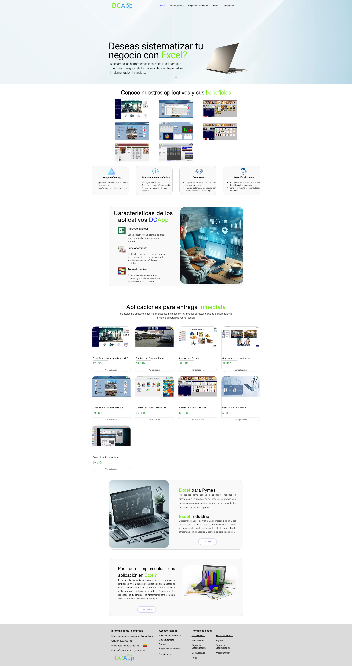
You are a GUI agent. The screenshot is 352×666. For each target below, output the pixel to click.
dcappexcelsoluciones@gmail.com (136, 636)
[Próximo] (337, 40)
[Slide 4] (176, 77)
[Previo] (15, 40)
